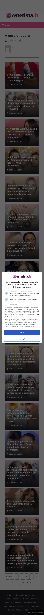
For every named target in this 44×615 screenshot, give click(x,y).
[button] (22, 304)
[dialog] (22, 307)
